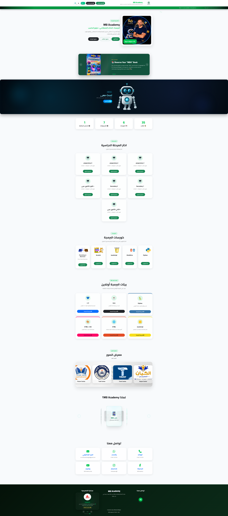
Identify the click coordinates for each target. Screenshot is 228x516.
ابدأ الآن (116, 39)
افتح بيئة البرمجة (140, 312)
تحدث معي (107, 101)
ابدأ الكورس (145, 263)
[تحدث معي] (126, 99)
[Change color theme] (75, 3)
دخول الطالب (100, 3)
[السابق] (79, 416)
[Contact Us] (140, 499)
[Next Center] (91, 512)
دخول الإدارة (90, 3)
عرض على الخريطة (87, 507)
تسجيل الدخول (140, 171)
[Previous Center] (83, 512)
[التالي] (149, 416)
